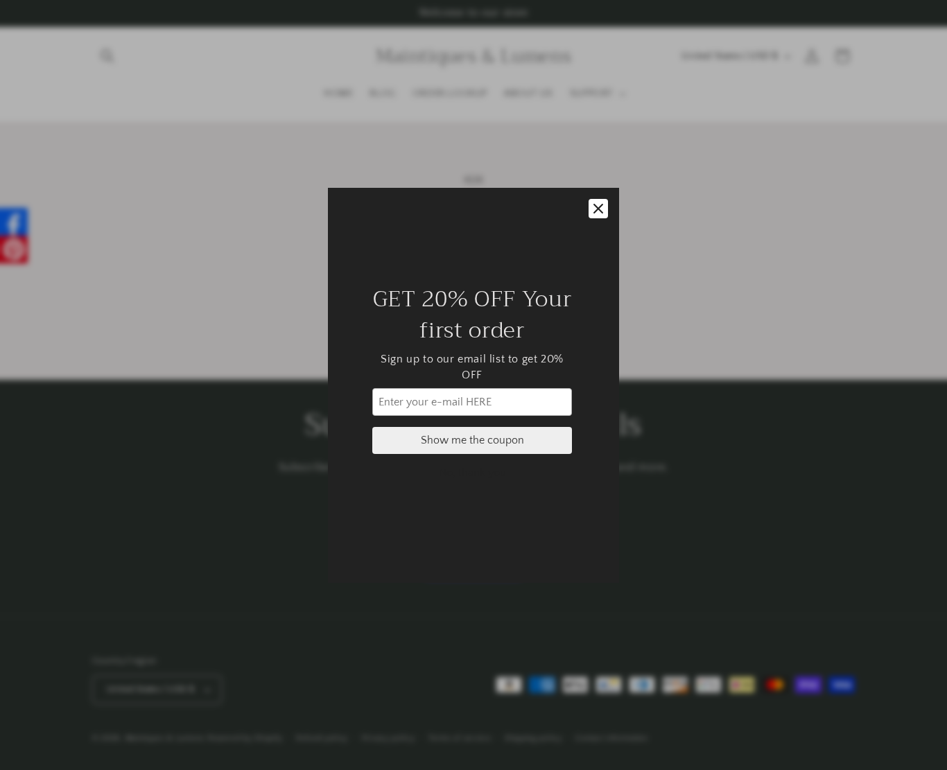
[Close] (598, 208)
